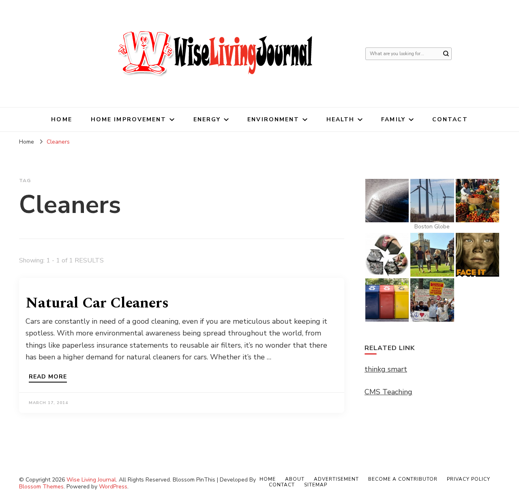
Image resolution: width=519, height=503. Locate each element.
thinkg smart (386, 369)
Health (340, 119)
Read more (48, 377)
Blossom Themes (41, 486)
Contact (450, 119)
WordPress (113, 486)
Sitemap (315, 485)
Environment (273, 119)
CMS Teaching (388, 392)
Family (393, 119)
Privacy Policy (468, 479)
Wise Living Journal (91, 480)
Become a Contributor (403, 479)
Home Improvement (129, 119)
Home (61, 119)
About (295, 479)
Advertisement (336, 479)
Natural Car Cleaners (97, 303)
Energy (207, 119)
